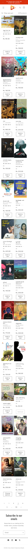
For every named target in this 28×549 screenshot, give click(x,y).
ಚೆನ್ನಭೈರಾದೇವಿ (18, 323)
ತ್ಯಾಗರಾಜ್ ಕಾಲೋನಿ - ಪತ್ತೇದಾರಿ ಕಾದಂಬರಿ (7, 80)
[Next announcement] (25, 2)
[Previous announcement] (3, 2)
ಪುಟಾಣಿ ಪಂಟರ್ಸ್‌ (19, 78)
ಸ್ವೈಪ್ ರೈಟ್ (18, 241)
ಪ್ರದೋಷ (5, 282)
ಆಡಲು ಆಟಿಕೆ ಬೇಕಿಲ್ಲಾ (20, 397)
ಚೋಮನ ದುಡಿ (6, 201)
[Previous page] (4, 503)
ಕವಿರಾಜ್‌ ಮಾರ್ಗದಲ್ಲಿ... (7, 479)
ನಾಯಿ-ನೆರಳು (18, 121)
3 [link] (18, 503)
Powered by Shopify (19, 547)
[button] (3, 7)
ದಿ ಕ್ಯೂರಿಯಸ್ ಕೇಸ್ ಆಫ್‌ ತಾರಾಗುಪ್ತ (20, 161)
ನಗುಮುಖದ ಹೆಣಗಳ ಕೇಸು (7, 322)
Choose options (7, 494)
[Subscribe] (23, 533)
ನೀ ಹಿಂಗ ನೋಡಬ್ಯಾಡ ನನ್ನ (7, 242)
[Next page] (21, 507)
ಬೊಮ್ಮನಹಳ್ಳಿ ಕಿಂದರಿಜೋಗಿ (18, 438)
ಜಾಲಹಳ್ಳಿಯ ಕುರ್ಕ (19, 37)
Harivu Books (11, 547)
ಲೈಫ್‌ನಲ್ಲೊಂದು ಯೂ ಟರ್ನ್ (7, 364)
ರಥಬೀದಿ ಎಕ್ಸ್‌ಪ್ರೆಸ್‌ (6, 403)
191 (16, 507)
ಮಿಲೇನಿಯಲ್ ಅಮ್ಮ (20, 363)
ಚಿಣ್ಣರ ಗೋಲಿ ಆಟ (6, 30)
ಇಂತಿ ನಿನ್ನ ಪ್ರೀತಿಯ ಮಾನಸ (6, 438)
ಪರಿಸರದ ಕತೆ (18, 479)
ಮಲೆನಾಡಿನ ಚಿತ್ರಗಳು (7, 160)
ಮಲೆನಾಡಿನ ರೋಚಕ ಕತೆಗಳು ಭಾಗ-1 (20, 282)
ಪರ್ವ (4, 121)
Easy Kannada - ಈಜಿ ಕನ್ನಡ (20, 201)
